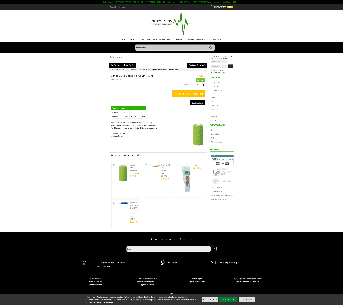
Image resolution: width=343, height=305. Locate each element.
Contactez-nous (95, 279)
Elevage (190, 39)
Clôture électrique (166, 39)
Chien (141, 39)
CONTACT (217, 39)
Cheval (154, 39)
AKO (212, 101)
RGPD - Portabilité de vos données (247, 282)
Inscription (215, 134)
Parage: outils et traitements (163, 69)
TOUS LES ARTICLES (130, 39)
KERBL (213, 97)
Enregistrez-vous (218, 72)
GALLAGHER (216, 105)
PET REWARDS (216, 90)
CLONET (214, 120)
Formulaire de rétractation (146, 282)
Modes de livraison (95, 282)
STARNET (214, 116)
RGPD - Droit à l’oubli (197, 282)
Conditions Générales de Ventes (146, 279)
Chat (148, 39)
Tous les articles (118, 69)
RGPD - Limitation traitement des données (248, 279)
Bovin (142, 69)
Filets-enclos (181, 39)
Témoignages (216, 142)
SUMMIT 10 (215, 82)
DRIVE (209, 39)
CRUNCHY (215, 86)
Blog (212, 130)
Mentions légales (196, 279)
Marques (215, 77)
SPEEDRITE (215, 109)
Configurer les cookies (146, 285)
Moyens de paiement (95, 285)
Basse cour (200, 39)
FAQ (212, 138)
